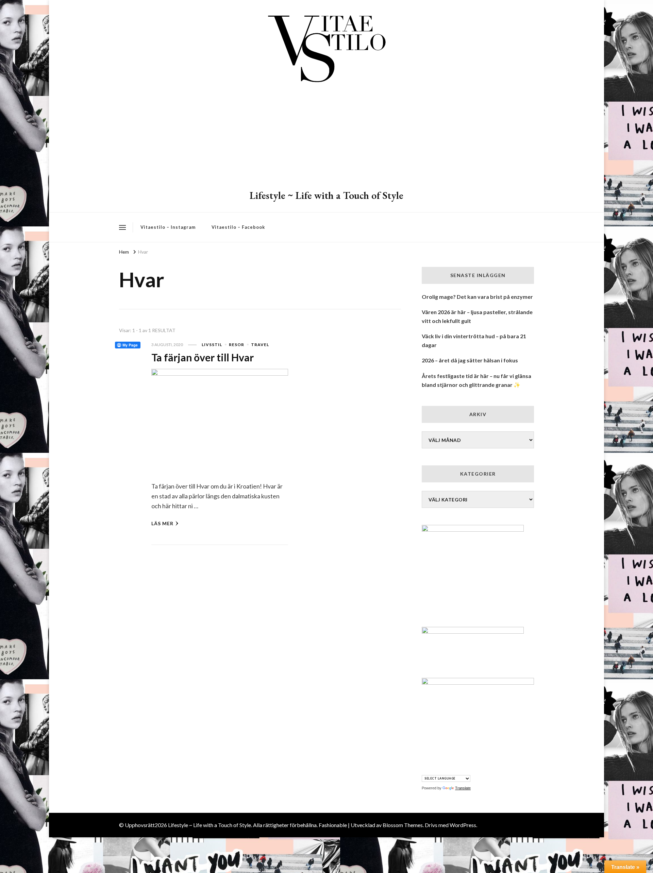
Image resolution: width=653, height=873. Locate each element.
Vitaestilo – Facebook (238, 227)
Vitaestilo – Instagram (168, 227)
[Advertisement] (326, 137)
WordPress (463, 825)
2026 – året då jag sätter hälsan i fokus (470, 360)
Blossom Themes (403, 825)
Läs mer (162, 523)
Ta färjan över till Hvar (202, 357)
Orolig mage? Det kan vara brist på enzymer (477, 296)
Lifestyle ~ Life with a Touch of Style (326, 195)
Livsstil (212, 344)
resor (236, 344)
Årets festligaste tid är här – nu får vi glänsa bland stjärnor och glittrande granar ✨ (476, 380)
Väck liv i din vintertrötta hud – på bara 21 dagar (474, 340)
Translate (463, 788)
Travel (260, 344)
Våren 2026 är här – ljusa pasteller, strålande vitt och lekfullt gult (477, 316)
